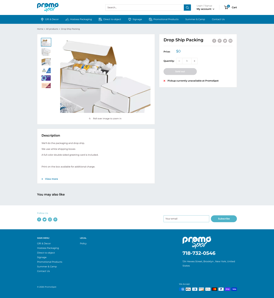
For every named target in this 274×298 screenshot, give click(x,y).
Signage (137, 19)
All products (52, 29)
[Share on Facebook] (214, 41)
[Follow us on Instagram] (50, 219)
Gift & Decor (52, 19)
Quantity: (169, 61)
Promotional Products (166, 19)
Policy (83, 243)
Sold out (180, 71)
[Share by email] (230, 41)
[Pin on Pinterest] (220, 41)
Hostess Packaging (81, 19)
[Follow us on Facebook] (39, 219)
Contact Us (218, 19)
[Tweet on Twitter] (225, 41)
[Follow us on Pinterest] (55, 219)
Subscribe (224, 218)
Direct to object (112, 19)
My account (204, 9)
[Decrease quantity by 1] (179, 61)
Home (40, 29)
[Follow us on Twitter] (45, 219)
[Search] (187, 7)
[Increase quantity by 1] (195, 61)
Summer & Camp (195, 19)
